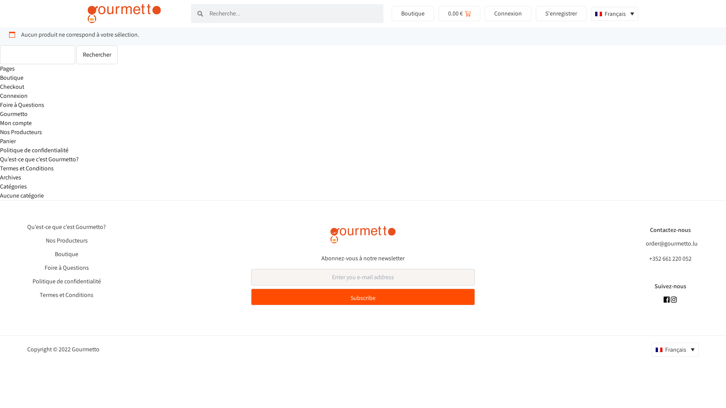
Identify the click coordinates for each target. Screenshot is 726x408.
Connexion (14, 96)
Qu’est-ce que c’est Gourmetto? (39, 159)
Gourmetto (14, 114)
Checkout (12, 87)
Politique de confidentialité (34, 150)
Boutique (11, 78)
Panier (8, 141)
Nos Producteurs (21, 132)
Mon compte (16, 123)
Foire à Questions (22, 105)
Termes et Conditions (27, 168)
